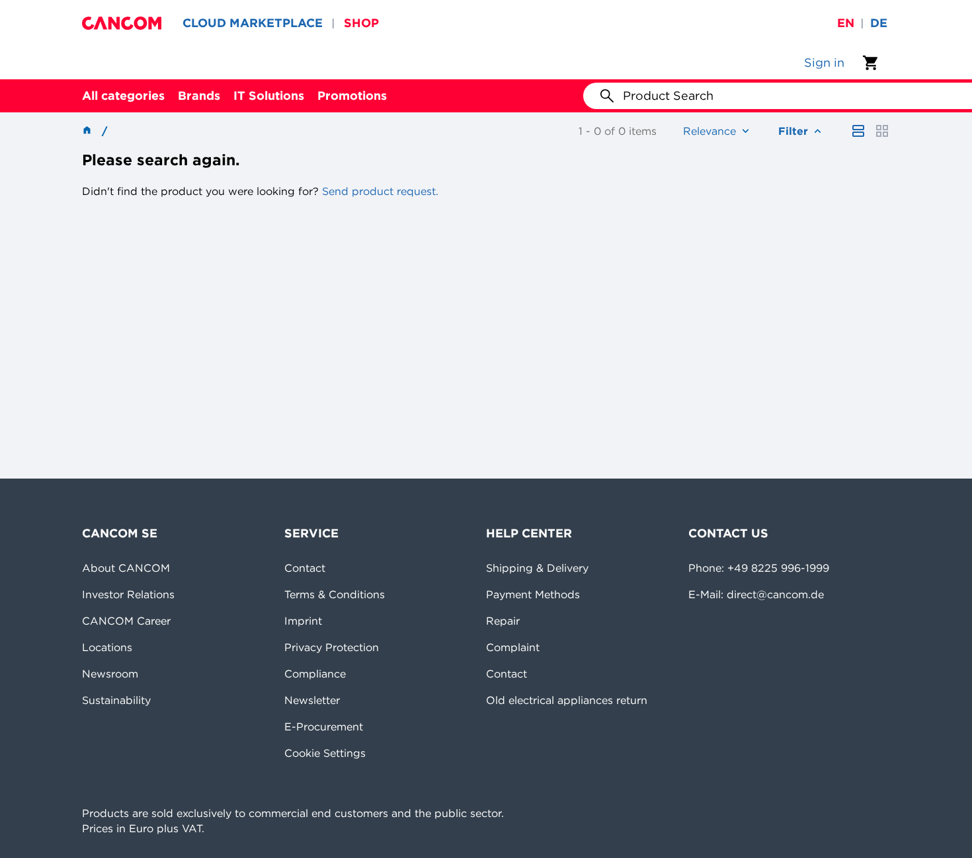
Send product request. (378, 191)
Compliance (315, 673)
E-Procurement (323, 726)
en (845, 22)
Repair (503, 620)
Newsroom (110, 673)
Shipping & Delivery (537, 567)
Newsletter (312, 700)
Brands (199, 95)
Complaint (513, 647)
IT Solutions (268, 95)
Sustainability (116, 700)
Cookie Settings (325, 753)
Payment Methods (533, 594)
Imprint (303, 620)
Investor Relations (128, 594)
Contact (304, 567)
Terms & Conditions (334, 594)
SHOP (361, 22)
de (878, 22)
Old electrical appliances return (566, 700)
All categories (123, 95)
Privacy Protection (331, 647)
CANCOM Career (126, 620)
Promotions (352, 95)
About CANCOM (126, 567)
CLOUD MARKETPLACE (252, 22)
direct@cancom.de (775, 594)
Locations (107, 647)
